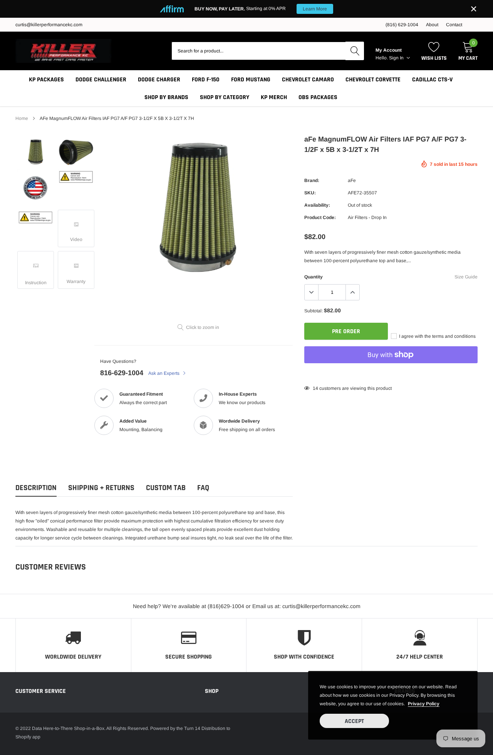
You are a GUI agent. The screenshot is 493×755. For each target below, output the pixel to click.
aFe (352, 180)
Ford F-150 (206, 80)
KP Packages (46, 80)
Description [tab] (36, 488)
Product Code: (320, 217)
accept (354, 721)
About (432, 24)
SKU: (310, 192)
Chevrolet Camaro (308, 80)
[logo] (63, 51)
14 (315, 388)
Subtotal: (313, 310)
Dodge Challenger (100, 80)
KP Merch (274, 97)
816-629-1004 (121, 373)
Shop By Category (224, 97)
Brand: (311, 180)
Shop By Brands (166, 97)
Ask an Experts (164, 373)
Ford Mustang (250, 80)
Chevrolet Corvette (373, 80)
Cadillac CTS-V (432, 80)
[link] (35, 151)
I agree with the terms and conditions (437, 336)
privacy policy (423, 703)
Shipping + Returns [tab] (101, 488)
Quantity (313, 277)
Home (21, 118)
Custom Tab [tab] (166, 488)
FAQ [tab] (203, 488)
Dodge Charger (159, 80)
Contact (454, 24)
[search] (354, 51)
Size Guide (466, 277)
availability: (317, 205)
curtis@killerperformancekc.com (48, 24)
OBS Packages (317, 97)
